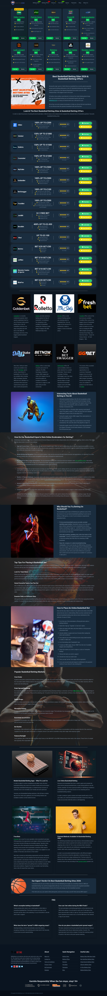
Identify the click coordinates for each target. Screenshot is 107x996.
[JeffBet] (15, 261)
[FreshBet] (15, 205)
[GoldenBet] (15, 182)
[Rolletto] (15, 148)
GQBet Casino (53, 17)
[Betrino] (15, 250)
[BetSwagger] (15, 193)
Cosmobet (21, 158)
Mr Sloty (60, 316)
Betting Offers (45, 3)
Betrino (20, 249)
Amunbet (36, 50)
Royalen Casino (88, 50)
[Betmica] (53, 47)
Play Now (86, 123)
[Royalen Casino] (88, 47)
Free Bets (60, 3)
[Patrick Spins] (36, 14)
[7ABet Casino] (19, 14)
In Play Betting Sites (85, 967)
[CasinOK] (70, 14)
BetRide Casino (70, 50)
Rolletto (21, 147)
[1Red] (15, 239)
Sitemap (47, 970)
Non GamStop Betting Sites (87, 959)
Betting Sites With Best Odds (87, 956)
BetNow (38, 365)
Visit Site (15, 38)
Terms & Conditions (50, 962)
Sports (67, 3)
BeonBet (21, 226)
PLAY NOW (86, 225)
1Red (19, 238)
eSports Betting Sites (85, 964)
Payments (73, 3)
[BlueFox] (15, 284)
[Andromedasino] (88, 14)
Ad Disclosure (48, 967)
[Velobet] (15, 137)
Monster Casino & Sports (23, 271)
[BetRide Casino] (70, 47)
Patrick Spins (36, 17)
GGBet (82, 386)
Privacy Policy (48, 964)
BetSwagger (22, 192)
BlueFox (21, 282)
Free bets (16, 839)
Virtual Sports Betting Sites (87, 962)
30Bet (20, 125)
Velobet (20, 136)
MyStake (21, 169)
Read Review (86, 126)
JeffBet (20, 260)
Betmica (53, 50)
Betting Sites (36, 3)
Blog (80, 3)
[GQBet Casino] (53, 14)
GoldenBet (21, 180)
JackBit (20, 215)
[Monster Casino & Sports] (15, 272)
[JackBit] (15, 217)
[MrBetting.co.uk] (18, 2)
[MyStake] (15, 171)
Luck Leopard (19, 50)
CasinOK (70, 17)
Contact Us (47, 959)
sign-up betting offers (80, 460)
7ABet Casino (19, 17)
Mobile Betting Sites (85, 970)
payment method (82, 861)
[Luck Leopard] (19, 47)
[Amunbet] (36, 47)
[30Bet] (15, 126)
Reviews (53, 3)
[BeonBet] (15, 228)
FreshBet (21, 204)
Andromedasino (88, 17)
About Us (85, 3)
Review (22, 38)
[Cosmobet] (15, 159)
